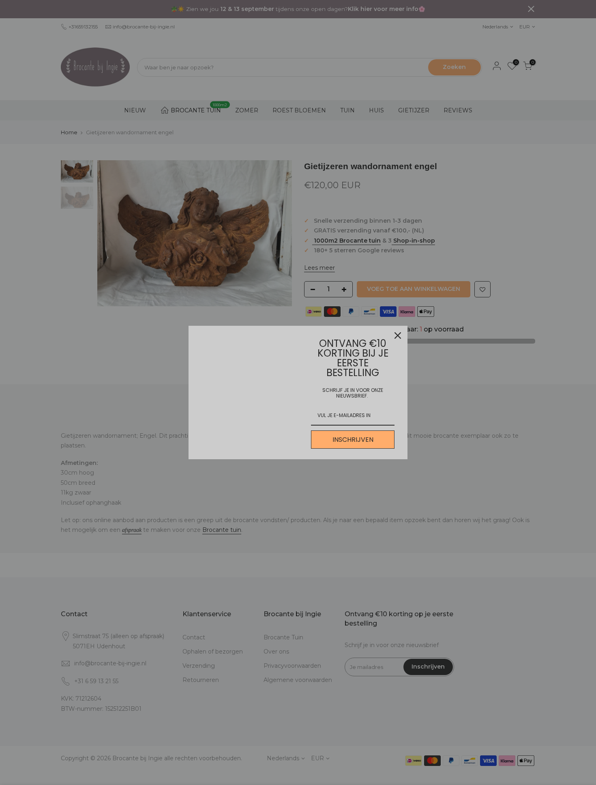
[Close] (397, 335)
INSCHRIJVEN (352, 439)
